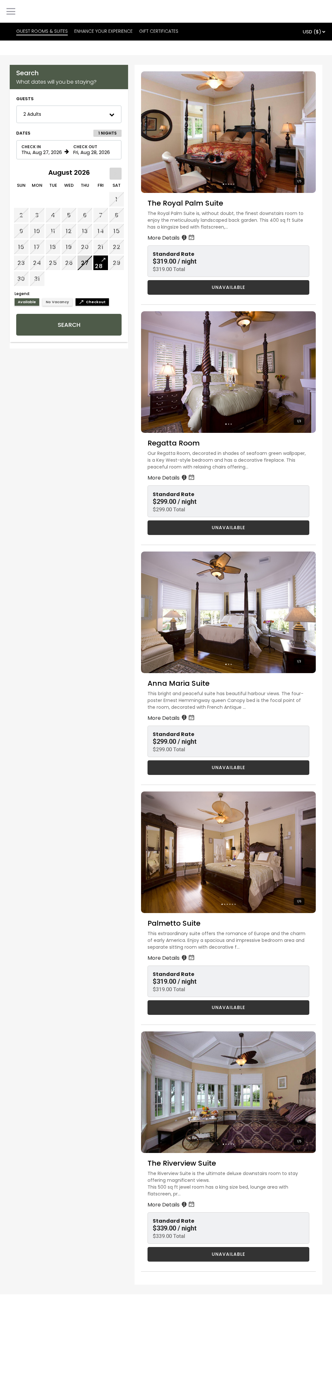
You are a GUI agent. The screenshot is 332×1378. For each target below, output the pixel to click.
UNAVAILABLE (228, 287)
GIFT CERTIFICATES (158, 31)
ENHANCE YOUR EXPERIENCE (103, 31)
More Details (164, 238)
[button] (69, 114)
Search (69, 325)
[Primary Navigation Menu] (10, 11)
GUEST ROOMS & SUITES (42, 31)
